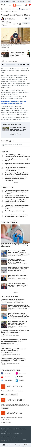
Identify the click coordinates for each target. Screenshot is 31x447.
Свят (10, 9)
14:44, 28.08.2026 (5, 345)
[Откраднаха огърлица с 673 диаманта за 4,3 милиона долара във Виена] (4, 270)
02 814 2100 (6, 419)
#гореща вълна (17, 144)
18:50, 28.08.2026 (5, 363)
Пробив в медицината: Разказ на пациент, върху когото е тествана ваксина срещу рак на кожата (15, 245)
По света (14, 11)
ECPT (6, 431)
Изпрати (5, 408)
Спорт (16, 9)
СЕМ (2, 431)
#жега (3, 145)
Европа (8, 11)
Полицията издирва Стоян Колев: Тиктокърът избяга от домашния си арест (17, 191)
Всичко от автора (10, 19)
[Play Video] (15, 35)
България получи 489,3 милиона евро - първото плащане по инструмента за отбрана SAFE (19, 252)
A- (29, 18)
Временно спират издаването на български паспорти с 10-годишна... (15, 332)
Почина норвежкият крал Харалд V (17, 276)
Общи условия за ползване (8, 428)
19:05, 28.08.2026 (5, 302)
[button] (25, 445)
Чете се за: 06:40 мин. (15, 302)
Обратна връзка (20, 428)
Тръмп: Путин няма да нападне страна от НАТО (17, 284)
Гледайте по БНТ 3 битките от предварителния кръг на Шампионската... (16, 169)
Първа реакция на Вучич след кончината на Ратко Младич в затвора (13, 360)
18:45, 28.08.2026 (12, 308)
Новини (6, 9)
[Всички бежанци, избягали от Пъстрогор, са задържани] (4, 307)
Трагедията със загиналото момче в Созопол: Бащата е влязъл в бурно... (17, 207)
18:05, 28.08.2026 (12, 326)
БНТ (2, 1)
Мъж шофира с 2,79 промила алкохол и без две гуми (17, 164)
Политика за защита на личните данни (11, 433)
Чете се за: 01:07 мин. (22, 308)
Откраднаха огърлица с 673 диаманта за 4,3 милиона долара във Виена (18, 269)
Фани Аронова (10, 18)
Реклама (16, 182)
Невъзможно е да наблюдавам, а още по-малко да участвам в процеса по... (16, 201)
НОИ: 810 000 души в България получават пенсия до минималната (17, 155)
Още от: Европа (9, 222)
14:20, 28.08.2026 (5, 354)
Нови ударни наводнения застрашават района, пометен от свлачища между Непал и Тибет (17, 323)
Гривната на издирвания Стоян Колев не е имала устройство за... (17, 196)
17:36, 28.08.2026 (5, 335)
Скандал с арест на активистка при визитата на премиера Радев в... (13, 300)
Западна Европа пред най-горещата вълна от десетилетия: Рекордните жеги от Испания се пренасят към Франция (18, 129)
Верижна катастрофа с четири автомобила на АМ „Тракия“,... (16, 215)
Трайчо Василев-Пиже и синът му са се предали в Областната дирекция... (17, 55)
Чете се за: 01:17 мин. (14, 335)
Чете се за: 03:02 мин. (22, 326)
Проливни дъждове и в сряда (15, 211)
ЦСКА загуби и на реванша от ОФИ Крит (17, 159)
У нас (22, 302)
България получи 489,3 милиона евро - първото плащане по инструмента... (14, 341)
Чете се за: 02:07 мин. (22, 318)
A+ (26, 18)
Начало (3, 11)
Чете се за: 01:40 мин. (15, 354)
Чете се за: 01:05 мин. (15, 363)
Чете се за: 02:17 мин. (15, 345)
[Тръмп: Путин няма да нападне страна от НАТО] (4, 286)
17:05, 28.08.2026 (12, 318)
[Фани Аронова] (3, 19)
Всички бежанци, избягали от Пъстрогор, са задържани (19, 305)
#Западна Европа (7, 144)
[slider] (10, 64)
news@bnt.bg (7, 422)
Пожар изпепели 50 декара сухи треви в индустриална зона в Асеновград (16, 178)
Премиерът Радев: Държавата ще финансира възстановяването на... (17, 173)
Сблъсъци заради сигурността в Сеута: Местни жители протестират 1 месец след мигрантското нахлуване (18, 260)
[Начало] (2, 9)
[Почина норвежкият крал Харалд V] (4, 278)
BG (28, 1)
